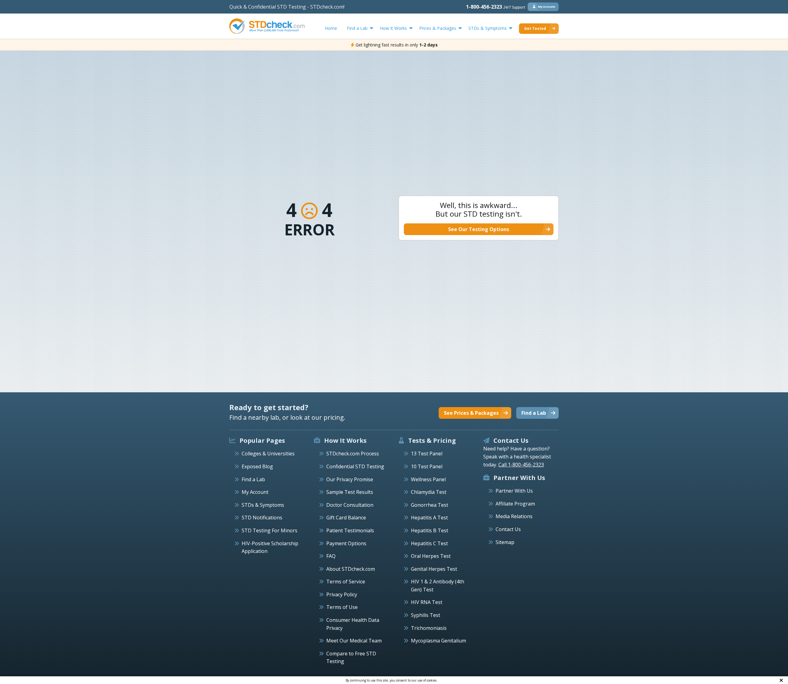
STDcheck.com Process (352, 453)
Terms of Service (345, 581)
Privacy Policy (341, 594)
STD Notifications (262, 517)
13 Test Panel (426, 453)
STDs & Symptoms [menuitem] (487, 28)
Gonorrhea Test (429, 505)
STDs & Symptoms (263, 505)
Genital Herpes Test (434, 569)
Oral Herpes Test (431, 556)
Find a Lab (253, 479)
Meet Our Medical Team (354, 640)
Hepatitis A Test (429, 517)
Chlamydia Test (428, 492)
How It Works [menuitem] (393, 28)
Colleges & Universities (268, 453)
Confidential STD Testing (355, 466)
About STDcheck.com (350, 569)
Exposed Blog (257, 466)
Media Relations (514, 516)
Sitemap (505, 542)
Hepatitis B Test (429, 530)
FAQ (331, 556)
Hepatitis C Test (429, 543)
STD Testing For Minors (269, 530)
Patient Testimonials (350, 530)
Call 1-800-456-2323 (521, 464)
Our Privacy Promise (349, 479)
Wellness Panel (428, 479)
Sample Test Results (349, 492)
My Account (255, 492)
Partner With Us (514, 490)
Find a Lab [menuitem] (357, 28)
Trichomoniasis (429, 628)
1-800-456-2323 (495, 6)
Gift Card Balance (346, 517)
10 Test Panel (426, 466)
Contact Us (508, 529)
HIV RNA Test (426, 602)
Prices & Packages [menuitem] (437, 28)
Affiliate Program (515, 503)
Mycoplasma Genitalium (438, 640)
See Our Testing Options (478, 229)
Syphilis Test (425, 615)
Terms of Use (342, 607)
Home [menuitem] (331, 28)
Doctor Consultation (349, 505)
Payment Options (346, 543)
